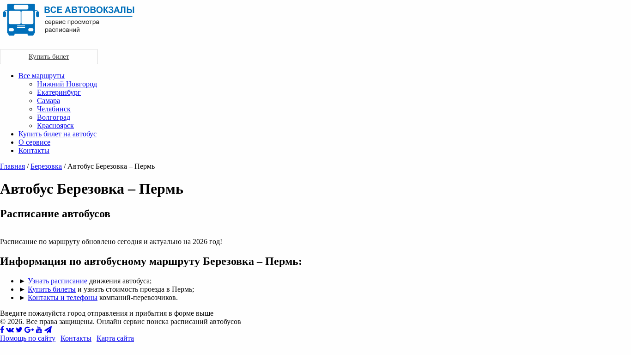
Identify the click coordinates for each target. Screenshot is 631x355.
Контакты (33, 150)
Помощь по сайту (27, 338)
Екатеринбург (59, 92)
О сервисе (34, 142)
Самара (48, 100)
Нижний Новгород (67, 84)
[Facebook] (2, 330)
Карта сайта (115, 338)
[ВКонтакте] (10, 330)
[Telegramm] (48, 330)
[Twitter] (19, 330)
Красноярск (55, 125)
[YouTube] (39, 330)
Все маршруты (41, 76)
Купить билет (49, 56)
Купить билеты (52, 289)
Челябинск (54, 109)
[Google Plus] (29, 330)
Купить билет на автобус (57, 134)
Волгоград (53, 117)
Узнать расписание (57, 281)
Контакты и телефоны (62, 297)
